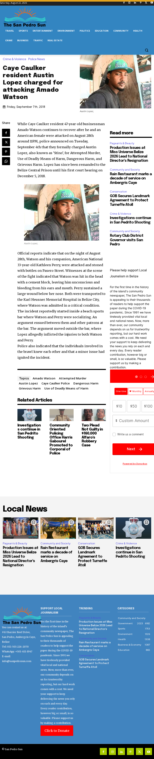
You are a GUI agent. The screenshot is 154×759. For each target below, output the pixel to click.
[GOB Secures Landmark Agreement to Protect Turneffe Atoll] (96, 528)
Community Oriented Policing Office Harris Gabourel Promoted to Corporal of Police (61, 439)
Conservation (118, 191)
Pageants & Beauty (122, 143)
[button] (146, 50)
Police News (36, 59)
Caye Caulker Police (56, 383)
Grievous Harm (30, 388)
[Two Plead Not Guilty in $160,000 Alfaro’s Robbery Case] (94, 415)
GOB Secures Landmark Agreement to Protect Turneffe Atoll (130, 200)
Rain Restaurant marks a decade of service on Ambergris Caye (131, 178)
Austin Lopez (28, 383)
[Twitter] (146, 3)
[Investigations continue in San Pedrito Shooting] (29, 415)
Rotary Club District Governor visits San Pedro (126, 240)
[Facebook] (124, 3)
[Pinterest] (140, 3)
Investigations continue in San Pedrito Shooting (130, 552)
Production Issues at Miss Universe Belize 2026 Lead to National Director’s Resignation (20, 556)
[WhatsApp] (6, 161)
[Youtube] (151, 3)
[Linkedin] (135, 3)
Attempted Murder (72, 378)
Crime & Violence (14, 59)
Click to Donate (57, 731)
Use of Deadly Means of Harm (66, 388)
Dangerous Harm (85, 383)
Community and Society (125, 169)
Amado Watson (44, 378)
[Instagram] (129, 3)
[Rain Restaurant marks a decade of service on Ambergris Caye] (58, 528)
